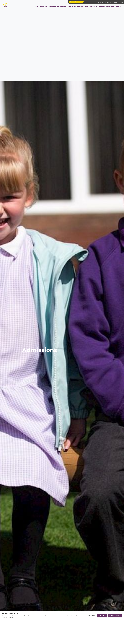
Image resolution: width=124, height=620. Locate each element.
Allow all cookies (114, 615)
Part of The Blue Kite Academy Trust (110, 2)
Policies (102, 6)
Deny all (102, 615)
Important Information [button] (57, 6)
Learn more (13, 617)
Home (37, 6)
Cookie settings (91, 615)
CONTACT (119, 6)
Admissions (110, 6)
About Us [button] (43, 6)
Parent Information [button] (75, 6)
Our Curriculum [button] (91, 6)
